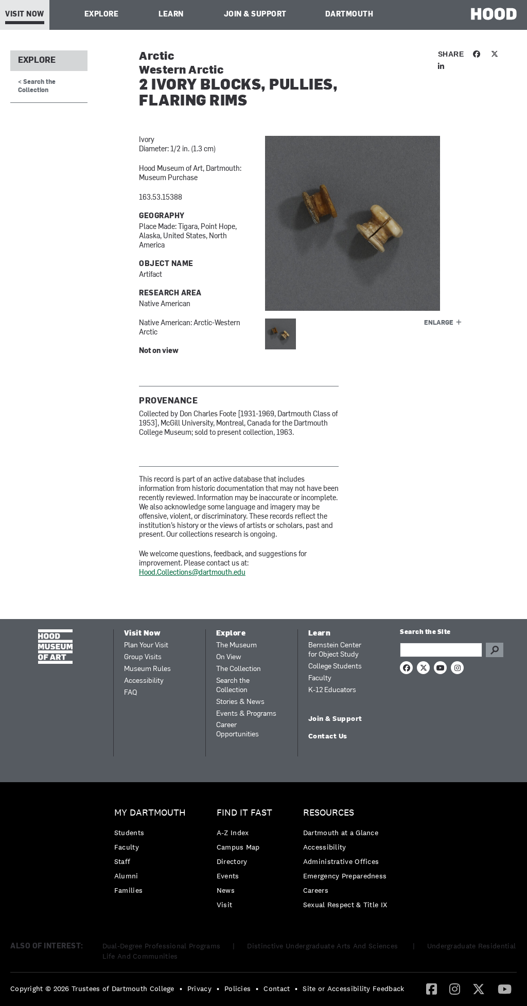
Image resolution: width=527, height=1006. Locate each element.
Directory (232, 861)
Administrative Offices (341, 861)
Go (494, 650)
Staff (122, 861)
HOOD (494, 14)
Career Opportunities (237, 729)
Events (228, 875)
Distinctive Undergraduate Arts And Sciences (323, 945)
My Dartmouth (150, 813)
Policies (237, 988)
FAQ (130, 693)
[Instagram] (454, 988)
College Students (335, 666)
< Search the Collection (37, 86)
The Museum (236, 645)
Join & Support (255, 15)
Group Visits (143, 657)
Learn (171, 15)
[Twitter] (478, 988)
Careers (315, 890)
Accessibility (144, 681)
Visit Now (24, 15)
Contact (277, 988)
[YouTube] (505, 988)
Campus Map (238, 847)
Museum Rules (147, 669)
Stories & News (240, 702)
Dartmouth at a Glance (340, 832)
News (226, 890)
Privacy (199, 988)
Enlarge (438, 323)
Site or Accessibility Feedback (353, 988)
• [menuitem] (181, 988)
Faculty (319, 678)
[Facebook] (431, 988)
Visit (225, 904)
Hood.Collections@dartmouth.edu (192, 573)
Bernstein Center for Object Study (334, 650)
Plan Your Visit (146, 645)
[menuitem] (152, 854)
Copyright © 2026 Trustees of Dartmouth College (92, 988)
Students (129, 832)
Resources (328, 813)
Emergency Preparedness (345, 875)
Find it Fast (244, 813)
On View (228, 657)
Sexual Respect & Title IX (345, 904)
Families (128, 890)
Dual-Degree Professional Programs (161, 945)
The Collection (238, 669)
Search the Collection (233, 685)
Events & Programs (246, 714)
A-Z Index (233, 832)
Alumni (126, 875)
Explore (101, 15)
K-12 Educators (332, 690)
